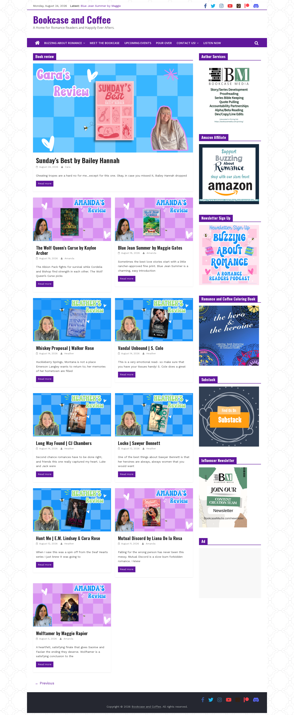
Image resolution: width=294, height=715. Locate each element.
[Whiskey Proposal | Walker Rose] (72, 300)
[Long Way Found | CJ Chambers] (72, 396)
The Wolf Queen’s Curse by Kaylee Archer (66, 250)
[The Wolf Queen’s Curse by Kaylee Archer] (72, 200)
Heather (69, 353)
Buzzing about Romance (63, 43)
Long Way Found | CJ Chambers (64, 443)
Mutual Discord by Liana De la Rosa (150, 538)
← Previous (44, 683)
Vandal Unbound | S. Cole (140, 348)
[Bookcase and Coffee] (37, 43)
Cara (67, 167)
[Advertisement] (230, 573)
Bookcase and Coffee (72, 19)
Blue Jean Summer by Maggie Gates (150, 247)
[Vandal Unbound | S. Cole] (154, 300)
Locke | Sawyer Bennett (139, 443)
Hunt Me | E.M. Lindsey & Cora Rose (68, 538)
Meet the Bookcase (105, 43)
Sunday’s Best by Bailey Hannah (78, 160)
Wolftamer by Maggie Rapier (62, 633)
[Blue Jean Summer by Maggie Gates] (154, 200)
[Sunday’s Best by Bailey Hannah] (113, 66)
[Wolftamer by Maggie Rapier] (72, 586)
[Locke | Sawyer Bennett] (154, 396)
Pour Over (164, 43)
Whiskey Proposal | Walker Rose (65, 348)
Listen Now (212, 43)
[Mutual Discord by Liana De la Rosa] (154, 491)
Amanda (69, 258)
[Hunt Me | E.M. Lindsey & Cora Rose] (72, 491)
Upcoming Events (137, 43)
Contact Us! (186, 43)
